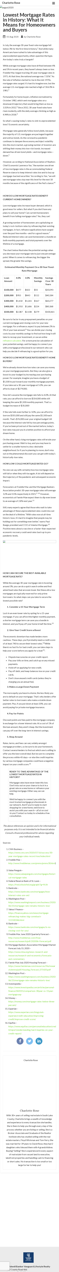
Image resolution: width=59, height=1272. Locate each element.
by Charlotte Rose (32, 36)
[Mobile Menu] (53, 3)
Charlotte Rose (11, 2)
